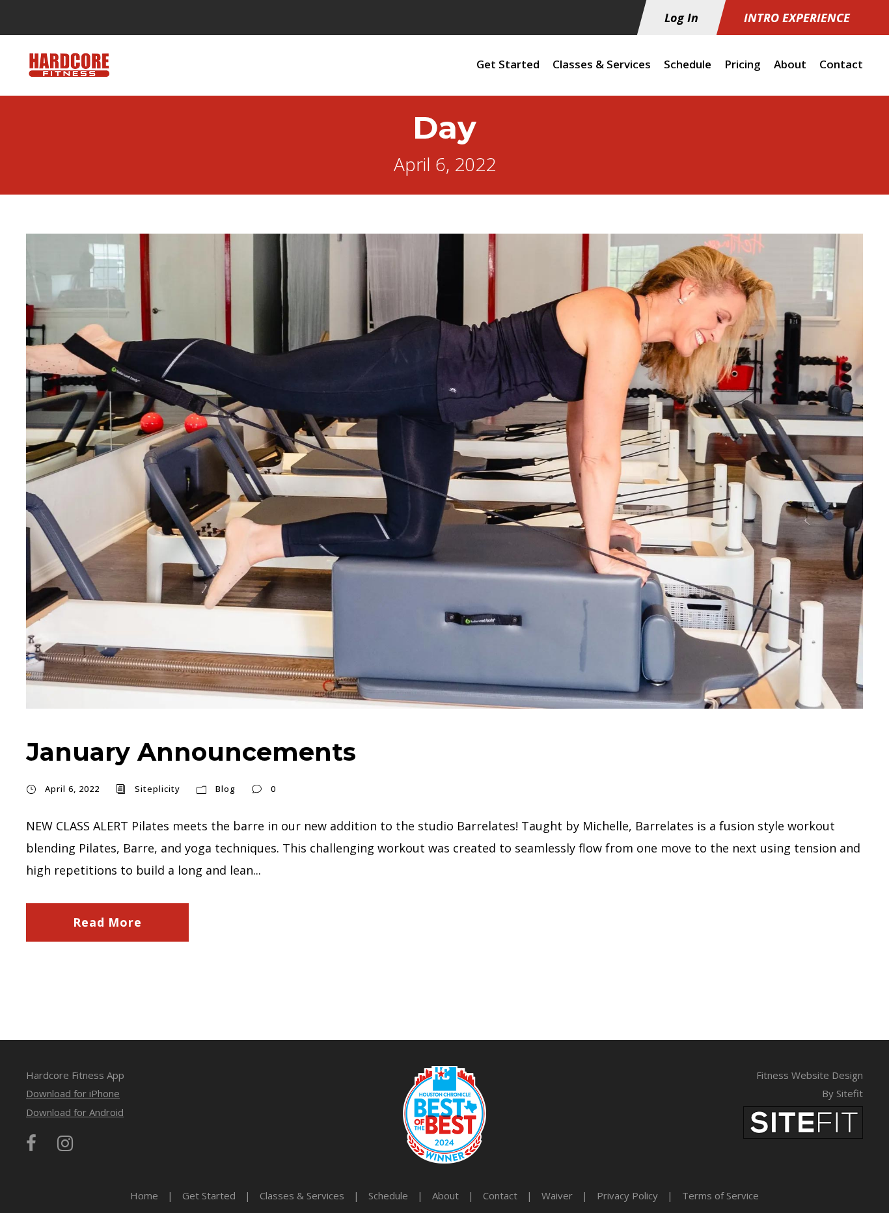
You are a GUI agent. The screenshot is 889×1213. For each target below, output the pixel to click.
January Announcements (191, 752)
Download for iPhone (73, 1093)
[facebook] (31, 1143)
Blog (225, 789)
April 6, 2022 (72, 789)
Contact (841, 64)
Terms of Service (720, 1195)
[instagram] (65, 1143)
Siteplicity (157, 789)
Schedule (687, 64)
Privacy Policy (627, 1195)
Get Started (508, 64)
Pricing (742, 64)
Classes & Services (602, 64)
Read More (107, 922)
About (790, 64)
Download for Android (75, 1112)
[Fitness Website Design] (803, 1121)
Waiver (557, 1195)
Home (144, 1195)
